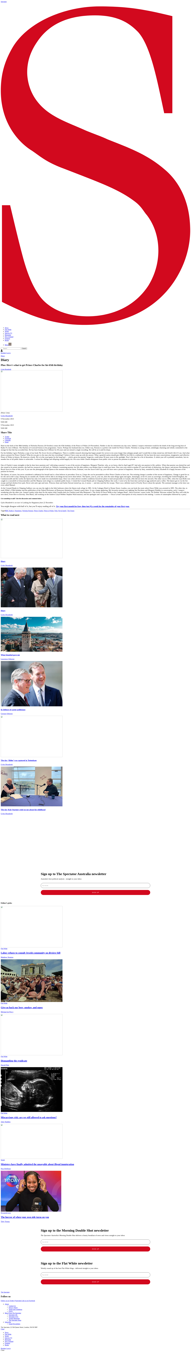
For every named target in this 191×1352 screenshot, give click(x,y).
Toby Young (5, 1222)
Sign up (95, 892)
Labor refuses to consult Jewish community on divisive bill (30, 953)
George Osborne (7, 714)
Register (3, 353)
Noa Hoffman (6, 1169)
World (3, 1160)
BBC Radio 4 (9, 511)
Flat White (4, 948)
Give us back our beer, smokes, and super (22, 1007)
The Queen (70, 511)
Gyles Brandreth (6, 369)
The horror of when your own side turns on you (25, 1217)
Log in (8, 353)
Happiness (18, 511)
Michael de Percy (7, 1012)
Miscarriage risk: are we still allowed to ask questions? (29, 1117)
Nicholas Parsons (27, 511)
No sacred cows (6, 1213)
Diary (3, 356)
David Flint (5, 1065)
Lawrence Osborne (7, 659)
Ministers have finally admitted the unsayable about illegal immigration (37, 1164)
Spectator (4, 1)
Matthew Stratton (7, 957)
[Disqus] (95, 841)
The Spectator (5, 1292)
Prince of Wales (49, 511)
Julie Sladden (5, 1122)
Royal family (62, 511)
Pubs (56, 511)
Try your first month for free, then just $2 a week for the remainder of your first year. (92, 506)
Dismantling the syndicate (14, 1060)
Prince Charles (38, 511)
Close (2, 1329)
